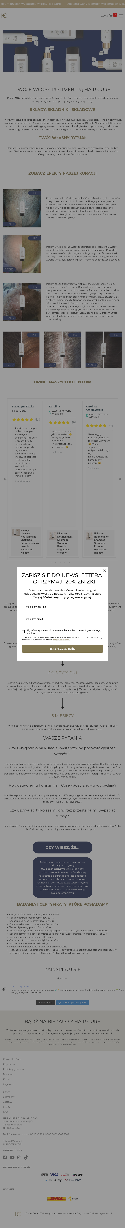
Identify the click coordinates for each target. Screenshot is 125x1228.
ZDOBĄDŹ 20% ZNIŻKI (62, 648)
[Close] (104, 570)
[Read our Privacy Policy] (101, 638)
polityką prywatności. (61, 640)
